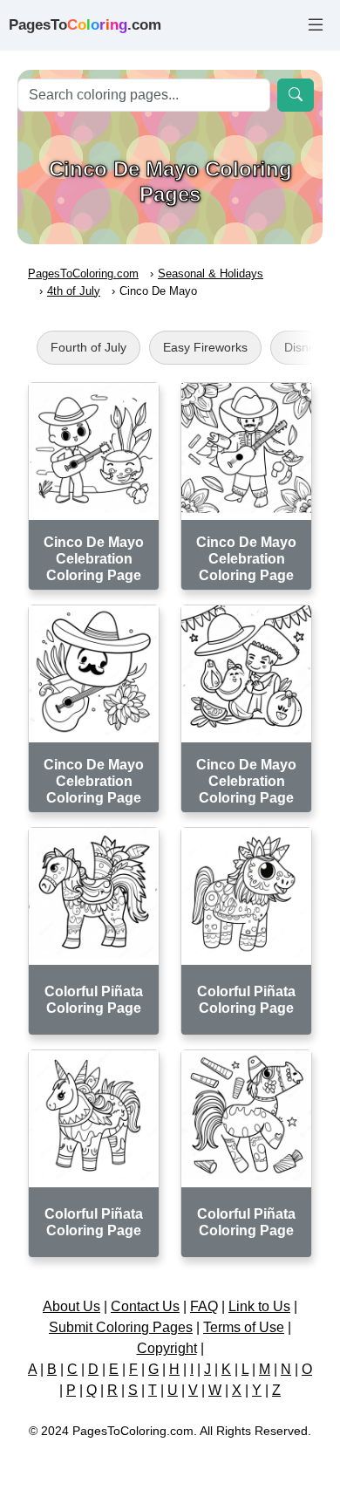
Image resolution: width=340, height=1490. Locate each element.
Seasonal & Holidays (210, 273)
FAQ (204, 1306)
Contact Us (145, 1306)
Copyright (167, 1348)
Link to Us (259, 1306)
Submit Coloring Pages (121, 1327)
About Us (71, 1306)
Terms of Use (243, 1327)
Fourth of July (88, 347)
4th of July (73, 290)
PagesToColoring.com (83, 273)
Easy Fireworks (205, 347)
